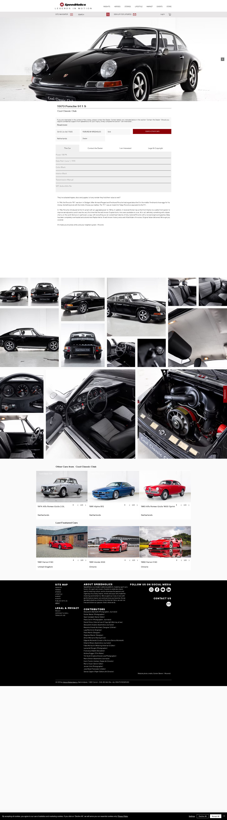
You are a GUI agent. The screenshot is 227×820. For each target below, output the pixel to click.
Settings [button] (192, 816)
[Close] (224, 816)
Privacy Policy (123, 816)
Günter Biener (158, 674)
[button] (65, 14)
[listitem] (62, 494)
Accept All (215, 816)
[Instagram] (151, 589)
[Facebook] (157, 589)
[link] (170, 14)
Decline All (203, 816)
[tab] (67, 148)
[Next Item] (222, 59)
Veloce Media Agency (70, 682)
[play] (73, 504)
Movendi (167, 674)
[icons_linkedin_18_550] (168, 589)
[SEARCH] (108, 14)
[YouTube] (163, 589)
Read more (62, 125)
